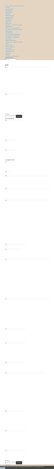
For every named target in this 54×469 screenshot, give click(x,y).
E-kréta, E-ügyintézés (10, 46)
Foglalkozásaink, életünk (10, 40)
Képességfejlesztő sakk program (12, 35)
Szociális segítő (8, 20)
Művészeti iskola (9, 45)
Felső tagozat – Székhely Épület (12, 37)
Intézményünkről (9, 10)
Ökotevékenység (9, 32)
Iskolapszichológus (9, 17)
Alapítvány (7, 54)
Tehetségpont (8, 48)
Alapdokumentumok (9, 15)
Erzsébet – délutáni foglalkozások (12, 34)
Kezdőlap (7, 7)
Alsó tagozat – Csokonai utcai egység (13, 24)
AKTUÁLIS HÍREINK (9, 9)
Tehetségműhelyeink (9, 49)
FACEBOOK (7, 465)
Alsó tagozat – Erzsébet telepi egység (13, 29)
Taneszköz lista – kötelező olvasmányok (14, 42)
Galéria (6, 43)
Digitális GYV (8, 21)
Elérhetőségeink (8, 12)
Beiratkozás (8, 13)
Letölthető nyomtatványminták (12, 56)
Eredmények (8, 53)
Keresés (7, 114)
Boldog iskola (8, 23)
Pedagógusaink (8, 18)
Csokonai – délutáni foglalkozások (12, 28)
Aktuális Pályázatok (9, 51)
